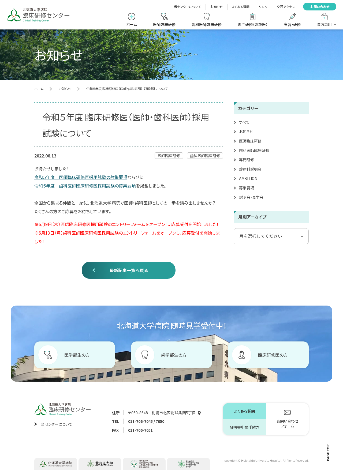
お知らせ (216, 6)
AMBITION (248, 178)
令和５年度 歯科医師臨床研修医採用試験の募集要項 (85, 185)
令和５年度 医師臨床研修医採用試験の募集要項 (80, 177)
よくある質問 (240, 6)
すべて (244, 122)
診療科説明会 (250, 169)
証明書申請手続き (244, 427)
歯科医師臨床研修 (254, 150)
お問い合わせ (319, 6)
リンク (263, 6)
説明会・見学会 (251, 197)
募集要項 (246, 187)
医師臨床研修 (250, 141)
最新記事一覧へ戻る (129, 270)
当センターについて (187, 6)
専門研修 (246, 159)
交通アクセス (286, 6)
